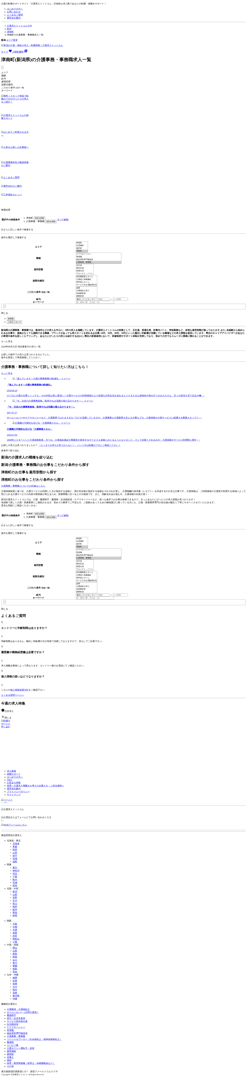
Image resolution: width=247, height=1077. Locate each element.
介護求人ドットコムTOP (19, 26)
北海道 (16, 843)
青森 (15, 846)
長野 (15, 897)
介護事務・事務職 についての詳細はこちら (23, 486)
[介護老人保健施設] (86, 279)
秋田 (15, 849)
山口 (15, 960)
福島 (15, 861)
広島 (15, 951)
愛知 (15, 912)
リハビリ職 (12, 1045)
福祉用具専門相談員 (17, 1033)
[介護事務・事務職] (98, 262)
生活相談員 (12, 1024)
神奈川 (16, 870)
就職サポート (14, 774)
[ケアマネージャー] (98, 254)
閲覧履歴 (20, 52)
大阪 (15, 924)
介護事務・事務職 (16, 1036)
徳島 (15, 969)
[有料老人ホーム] (86, 282)
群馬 (15, 885)
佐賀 (15, 981)
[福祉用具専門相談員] (98, 259)
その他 (10, 1066)
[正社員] (84, 265)
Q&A (9, 780)
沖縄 (15, 999)
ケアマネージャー (16, 1027)
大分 (15, 987)
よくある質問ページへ (12, 695)
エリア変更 (12, 40)
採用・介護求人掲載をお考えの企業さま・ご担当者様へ (35, 785)
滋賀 (15, 933)
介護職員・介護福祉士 (18, 1009)
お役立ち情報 (14, 782)
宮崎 (15, 993)
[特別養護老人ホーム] (86, 276)
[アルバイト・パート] (84, 273)
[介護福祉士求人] (86, 290)
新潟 (9, 29)
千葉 (15, 876)
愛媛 (15, 966)
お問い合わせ (14, 12)
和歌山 (16, 939)
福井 (15, 906)
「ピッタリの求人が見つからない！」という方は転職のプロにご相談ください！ (79, 445)
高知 (15, 972)
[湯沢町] (82, 248)
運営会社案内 (14, 18)
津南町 (10, 32)
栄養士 (10, 1057)
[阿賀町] (82, 242)
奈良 (15, 936)
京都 (15, 927)
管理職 (10, 1030)
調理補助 (11, 1051)
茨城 (15, 882)
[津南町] (82, 251)
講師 (9, 1060)
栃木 (15, 879)
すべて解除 (63, 219)
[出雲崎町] (82, 245)
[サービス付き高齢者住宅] (86, 284)
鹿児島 (16, 996)
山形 (15, 852)
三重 (15, 942)
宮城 (15, 858)
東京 (15, 867)
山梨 (15, 894)
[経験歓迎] (86, 296)
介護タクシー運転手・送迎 (20, 1048)
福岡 (15, 978)
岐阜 (15, 909)
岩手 (15, 855)
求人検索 (11, 771)
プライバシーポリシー (18, 791)
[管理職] (98, 256)
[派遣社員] (84, 270)
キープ (7, 52)
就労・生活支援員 (16, 1018)
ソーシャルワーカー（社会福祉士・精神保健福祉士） (34, 1039)
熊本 (15, 990)
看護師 (10, 1042)
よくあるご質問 (15, 15)
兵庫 (15, 930)
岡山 (15, 948)
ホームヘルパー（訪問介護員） (23, 1012)
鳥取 (15, 954)
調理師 (10, 1054)
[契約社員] (84, 268)
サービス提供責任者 (17, 1021)
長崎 (15, 984)
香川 (15, 963)
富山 (15, 903)
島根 (15, 957)
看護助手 (11, 1015)
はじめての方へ (15, 9)
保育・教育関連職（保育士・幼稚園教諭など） (31, 1063)
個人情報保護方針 (19, 690)
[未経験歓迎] (86, 293)
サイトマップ (14, 794)
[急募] (86, 288)
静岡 (15, 915)
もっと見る (7, 341)
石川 (15, 900)
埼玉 (15, 873)
